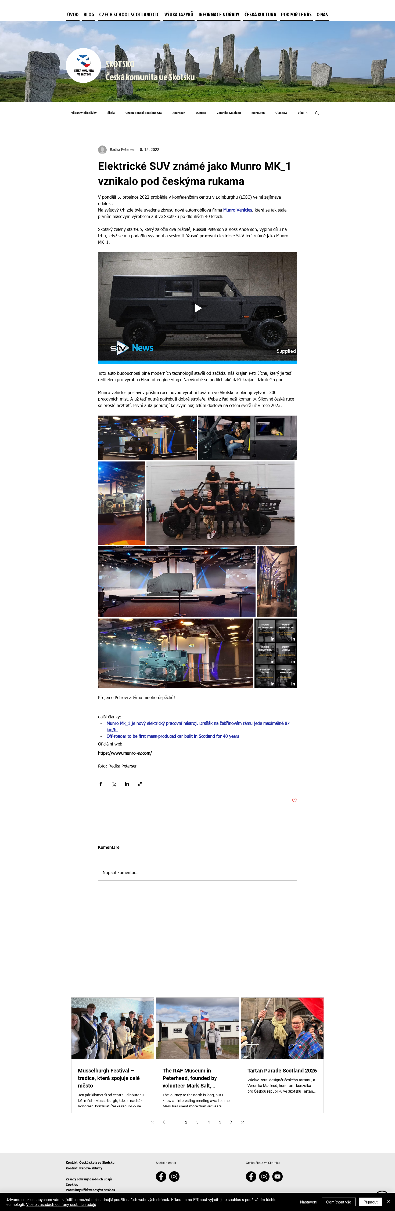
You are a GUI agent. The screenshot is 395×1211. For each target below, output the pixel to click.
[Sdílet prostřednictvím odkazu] (140, 784)
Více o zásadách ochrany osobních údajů (61, 1204)
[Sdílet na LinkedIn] (127, 784)
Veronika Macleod (229, 113)
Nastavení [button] (308, 1202)
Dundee (201, 113)
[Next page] (231, 1122)
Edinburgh (258, 113)
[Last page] (242, 1122)
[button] (316, 113)
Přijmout (371, 1202)
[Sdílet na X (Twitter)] (113, 784)
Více (301, 113)
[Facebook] (161, 1176)
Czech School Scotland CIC (143, 113)
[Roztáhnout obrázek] (147, 438)
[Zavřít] (388, 1202)
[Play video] (197, 308)
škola (111, 113)
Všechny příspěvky (84, 113)
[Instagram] (174, 1176)
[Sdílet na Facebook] (100, 784)
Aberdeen (179, 113)
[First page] (152, 1122)
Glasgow (281, 113)
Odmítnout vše (338, 1202)
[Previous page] (163, 1122)
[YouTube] (277, 1176)
